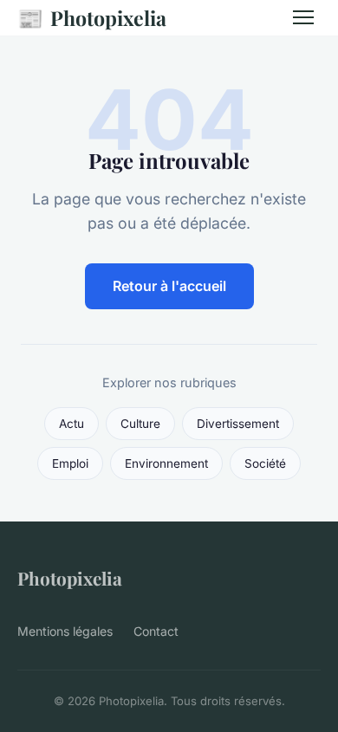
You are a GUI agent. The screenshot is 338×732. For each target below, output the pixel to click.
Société (265, 463)
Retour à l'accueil (169, 286)
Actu (71, 424)
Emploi (70, 463)
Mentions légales (65, 631)
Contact (156, 631)
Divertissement (238, 424)
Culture (140, 424)
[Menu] (303, 17)
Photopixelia (91, 17)
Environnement (166, 463)
